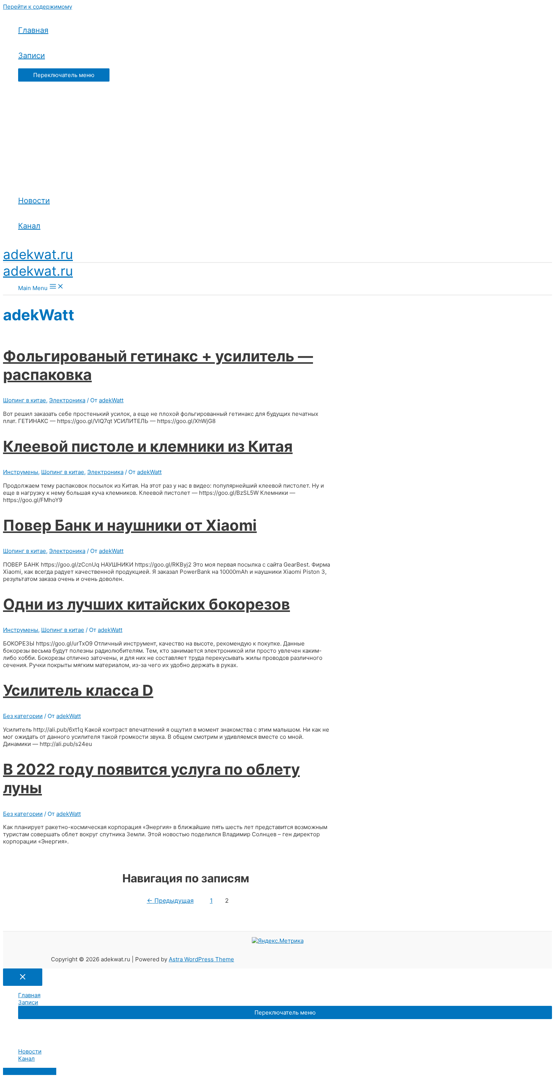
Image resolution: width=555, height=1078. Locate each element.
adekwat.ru (38, 254)
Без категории (23, 716)
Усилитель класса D (78, 690)
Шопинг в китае (24, 400)
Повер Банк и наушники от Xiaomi (130, 525)
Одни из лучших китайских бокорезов (146, 604)
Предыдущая (170, 900)
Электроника (67, 400)
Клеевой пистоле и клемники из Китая (148, 446)
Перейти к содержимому (37, 6)
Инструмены (20, 472)
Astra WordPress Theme (201, 959)
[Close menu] (22, 977)
